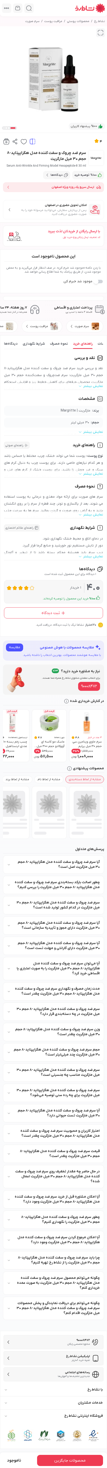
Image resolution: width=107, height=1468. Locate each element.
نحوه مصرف (59, 343)
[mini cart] (17, 8)
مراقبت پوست (53, 21)
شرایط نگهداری (34, 343)
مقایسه (14, 647)
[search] (29, 8)
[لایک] (23, 141)
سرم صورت (32, 21)
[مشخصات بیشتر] (6, 8)
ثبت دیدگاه (51, 613)
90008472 (89, 686)
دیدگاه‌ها (11, 343)
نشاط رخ (99, 21)
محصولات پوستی (78, 21)
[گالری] (100, 32)
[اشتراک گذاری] (15, 141)
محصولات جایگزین (70, 1460)
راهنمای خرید (83, 343)
